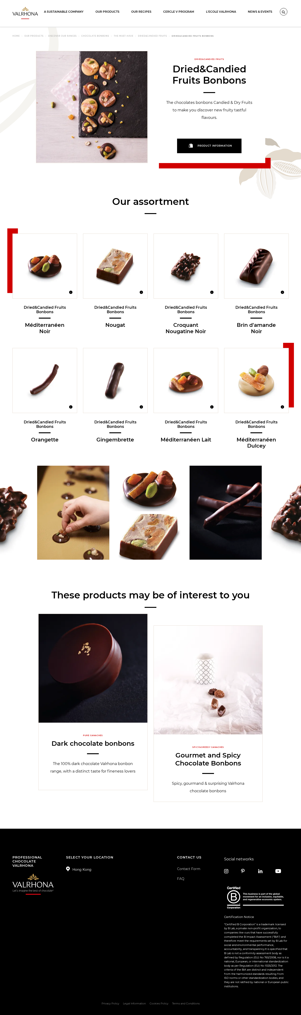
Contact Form (188, 869)
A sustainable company (63, 11)
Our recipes (141, 11)
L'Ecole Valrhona (221, 11)
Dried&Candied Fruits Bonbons (193, 36)
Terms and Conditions (186, 1003)
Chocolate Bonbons (95, 36)
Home (16, 36)
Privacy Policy (110, 1003)
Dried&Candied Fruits (152, 36)
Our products (107, 11)
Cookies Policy (159, 1003)
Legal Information (134, 1003)
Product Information (215, 146)
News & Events (260, 11)
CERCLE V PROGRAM (178, 11)
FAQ (180, 879)
